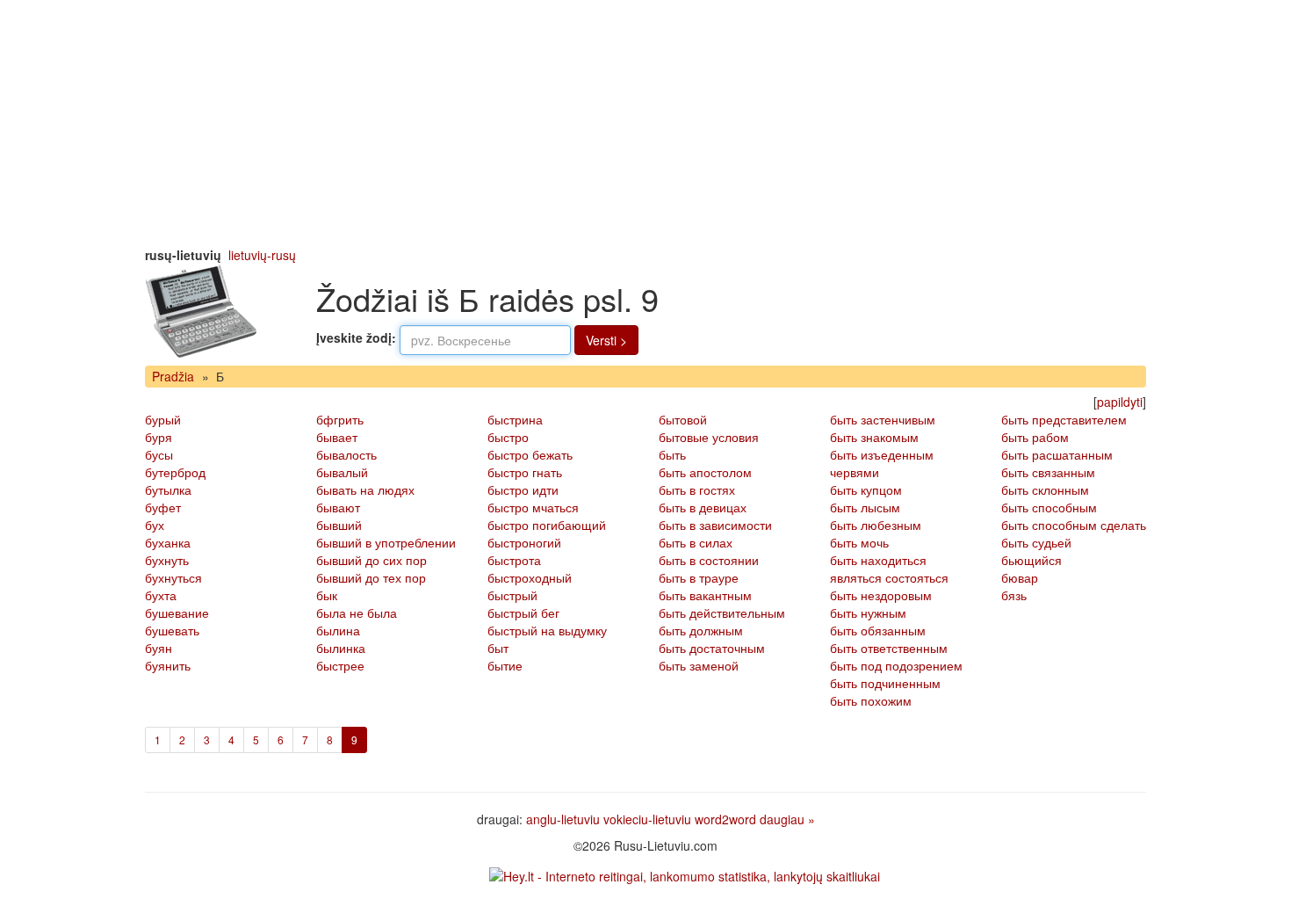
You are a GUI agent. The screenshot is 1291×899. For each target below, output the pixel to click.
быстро (508, 437)
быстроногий (524, 542)
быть (672, 454)
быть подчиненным (885, 683)
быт (497, 647)
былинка (340, 647)
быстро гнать (524, 472)
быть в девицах (702, 507)
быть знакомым (874, 437)
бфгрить (340, 419)
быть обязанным (878, 630)
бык (326, 595)
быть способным (1049, 507)
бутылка (168, 489)
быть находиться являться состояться (889, 568)
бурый (163, 419)
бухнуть (167, 560)
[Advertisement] (645, 123)
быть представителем (1064, 419)
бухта (161, 595)
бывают (338, 507)
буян (158, 647)
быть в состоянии (709, 560)
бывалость (346, 454)
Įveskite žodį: (356, 337)
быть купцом (866, 489)
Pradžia (173, 376)
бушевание (177, 612)
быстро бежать (530, 454)
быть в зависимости (715, 524)
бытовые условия (709, 437)
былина (338, 630)
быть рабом (1035, 437)
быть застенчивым (882, 419)
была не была (356, 612)
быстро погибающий (546, 524)
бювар (1019, 577)
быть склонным (1045, 489)
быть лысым (865, 507)
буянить (168, 665)
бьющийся (1031, 560)
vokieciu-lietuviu (647, 819)
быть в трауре (699, 577)
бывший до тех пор (371, 577)
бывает (336, 437)
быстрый (512, 595)
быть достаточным (712, 647)
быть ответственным (889, 647)
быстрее (340, 665)
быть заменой (699, 665)
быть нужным (868, 612)
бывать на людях (365, 489)
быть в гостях (697, 489)
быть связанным (1048, 472)
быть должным (701, 630)
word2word (725, 819)
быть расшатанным (1057, 454)
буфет (163, 507)
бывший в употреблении (386, 542)
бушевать (172, 630)
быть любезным (875, 524)
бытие (505, 665)
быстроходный (529, 577)
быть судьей (1036, 542)
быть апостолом (705, 472)
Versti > (606, 340)
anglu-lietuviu (563, 819)
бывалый (342, 472)
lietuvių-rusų (262, 255)
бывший (339, 524)
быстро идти (523, 489)
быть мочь (859, 542)
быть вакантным (705, 595)
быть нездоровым (881, 595)
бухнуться (173, 577)
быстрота (514, 560)
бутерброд (175, 472)
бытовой (683, 419)
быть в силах (695, 542)
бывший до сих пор (371, 560)
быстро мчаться (533, 507)
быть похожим (871, 700)
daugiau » (787, 819)
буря (158, 437)
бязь (1014, 595)
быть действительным (722, 612)
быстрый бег (523, 612)
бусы (159, 454)
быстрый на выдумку (547, 630)
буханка (168, 542)
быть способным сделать (1073, 524)
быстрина (515, 419)
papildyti (1120, 401)
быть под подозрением (896, 665)
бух (154, 524)
